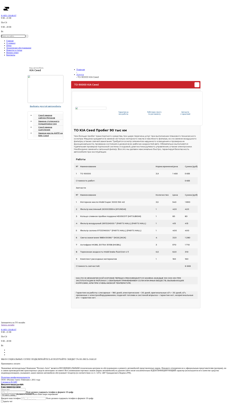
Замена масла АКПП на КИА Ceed (50, 134)
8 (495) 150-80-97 (8, 15)
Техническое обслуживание (18, 48)
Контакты (10, 55)
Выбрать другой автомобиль (45, 106)
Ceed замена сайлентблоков (46, 116)
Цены (8, 45)
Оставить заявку (8, 395)
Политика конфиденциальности (15, 377)
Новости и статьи (14, 50)
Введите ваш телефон (11, 398)
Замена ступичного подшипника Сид (48, 122)
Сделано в (9, 382)
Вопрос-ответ (12, 53)
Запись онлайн (7, 325)
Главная (9, 41)
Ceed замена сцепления (45, 128)
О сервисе (10, 43)
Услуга (80, 74)
